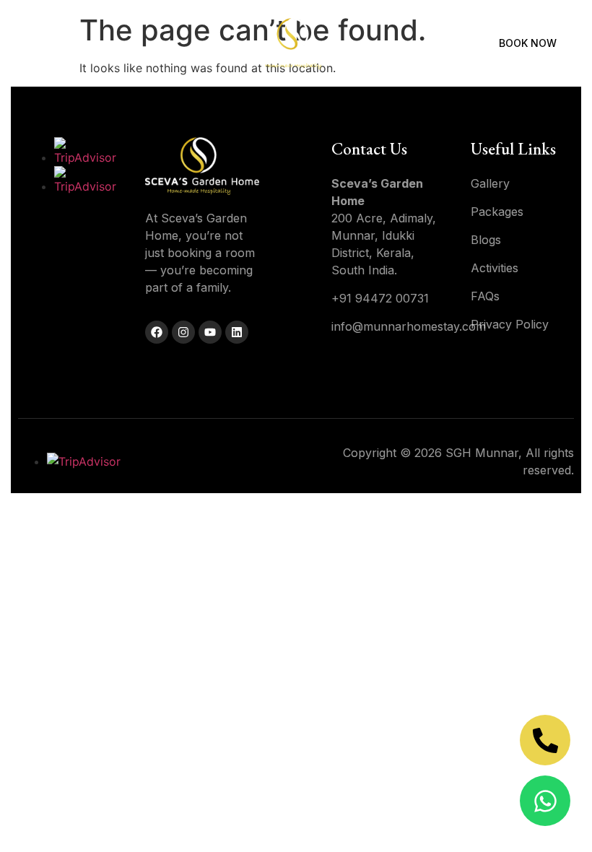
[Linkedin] (236, 332)
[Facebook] (156, 332)
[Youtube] (210, 332)
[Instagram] (183, 332)
